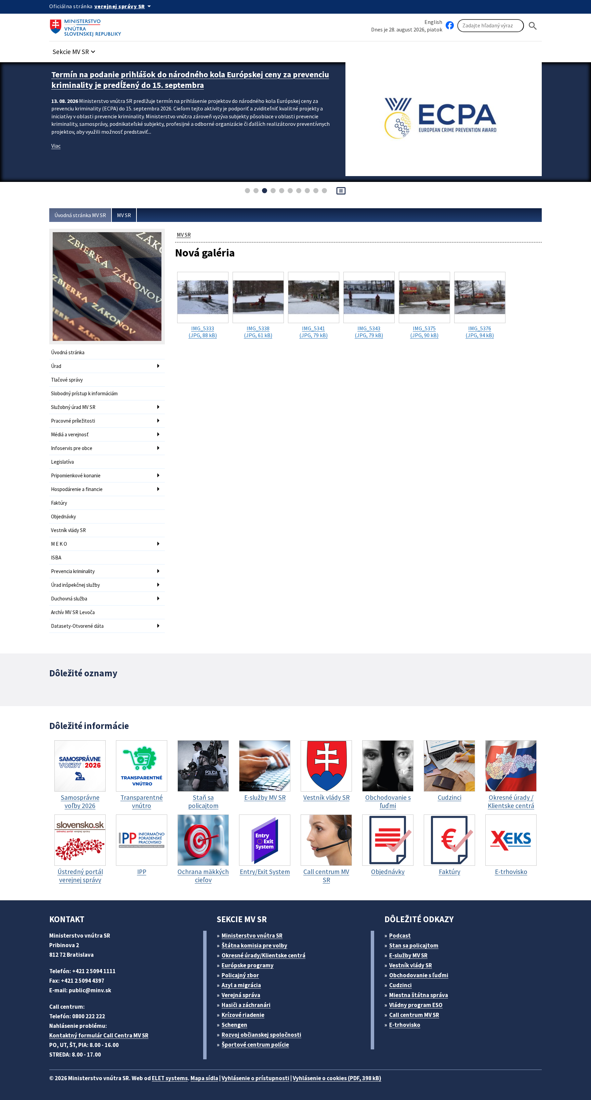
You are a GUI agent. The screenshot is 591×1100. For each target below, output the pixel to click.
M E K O (59, 544)
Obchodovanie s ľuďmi (418, 975)
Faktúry (59, 503)
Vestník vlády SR (68, 530)
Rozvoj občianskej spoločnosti (261, 1034)
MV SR (124, 215)
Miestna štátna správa (418, 995)
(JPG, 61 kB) (258, 332)
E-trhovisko (404, 1025)
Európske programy (248, 965)
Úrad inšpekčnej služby (75, 585)
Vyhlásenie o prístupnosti (255, 1078)
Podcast (400, 935)
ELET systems (170, 1078)
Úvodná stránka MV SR (80, 215)
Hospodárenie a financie (77, 489)
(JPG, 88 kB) (202, 332)
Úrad (56, 366)
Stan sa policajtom (413, 945)
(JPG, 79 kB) (313, 332)
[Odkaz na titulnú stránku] (86, 26)
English (433, 21)
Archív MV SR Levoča (73, 612)
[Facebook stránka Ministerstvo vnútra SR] (450, 25)
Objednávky (63, 516)
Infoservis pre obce (71, 448)
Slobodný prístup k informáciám (84, 393)
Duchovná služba (69, 598)
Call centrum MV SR (414, 1015)
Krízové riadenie (243, 1015)
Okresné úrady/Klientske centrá (263, 955)
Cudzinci (400, 985)
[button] (74, 49)
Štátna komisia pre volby (254, 945)
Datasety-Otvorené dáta (77, 626)
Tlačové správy (67, 379)
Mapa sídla (204, 1078)
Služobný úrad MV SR (73, 407)
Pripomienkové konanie (76, 475)
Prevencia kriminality (73, 571)
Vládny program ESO (416, 1005)
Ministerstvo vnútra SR (252, 935)
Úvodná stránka (67, 352)
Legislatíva (62, 462)
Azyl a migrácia (241, 985)
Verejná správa (241, 995)
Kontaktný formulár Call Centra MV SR (98, 1035)
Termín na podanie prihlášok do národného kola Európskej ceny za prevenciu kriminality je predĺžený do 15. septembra (190, 79)
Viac (56, 145)
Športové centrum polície (255, 1044)
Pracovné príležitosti (73, 421)
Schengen (234, 1025)
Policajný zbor (240, 975)
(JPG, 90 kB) (424, 332)
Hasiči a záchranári (246, 1005)
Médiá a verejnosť (70, 434)
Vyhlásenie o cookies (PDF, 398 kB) (337, 1078)
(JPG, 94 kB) (479, 332)
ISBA (56, 557)
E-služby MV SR (408, 955)
